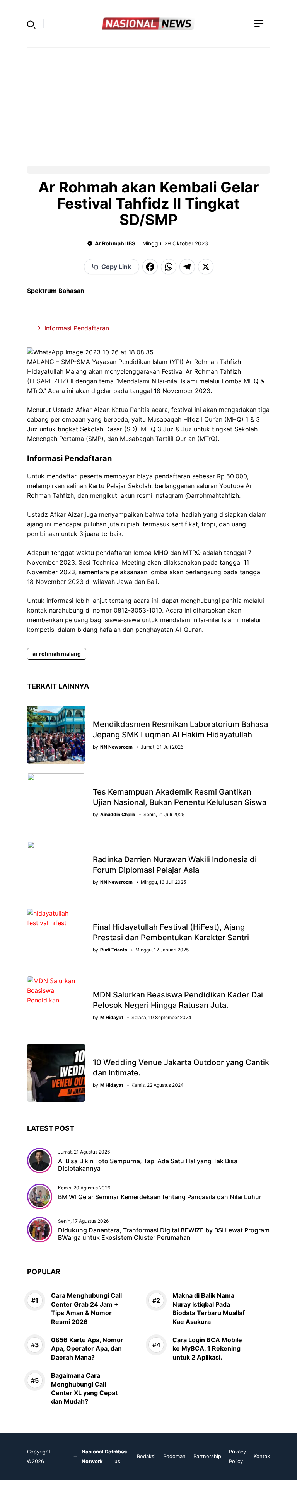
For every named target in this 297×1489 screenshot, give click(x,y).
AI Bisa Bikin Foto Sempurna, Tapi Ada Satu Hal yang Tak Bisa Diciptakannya (147, 1164)
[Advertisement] (148, 102)
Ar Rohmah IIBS (115, 243)
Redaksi (146, 1456)
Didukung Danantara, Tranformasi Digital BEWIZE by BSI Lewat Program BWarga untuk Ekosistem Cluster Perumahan (164, 1233)
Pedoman (174, 1456)
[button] (31, 23)
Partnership (207, 1456)
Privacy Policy (237, 1456)
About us (121, 1456)
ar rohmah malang (56, 653)
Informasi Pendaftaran (76, 328)
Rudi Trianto (113, 950)
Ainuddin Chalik (117, 814)
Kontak (262, 1456)
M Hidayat (111, 1017)
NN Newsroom (116, 747)
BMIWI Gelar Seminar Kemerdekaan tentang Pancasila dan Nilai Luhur (159, 1197)
